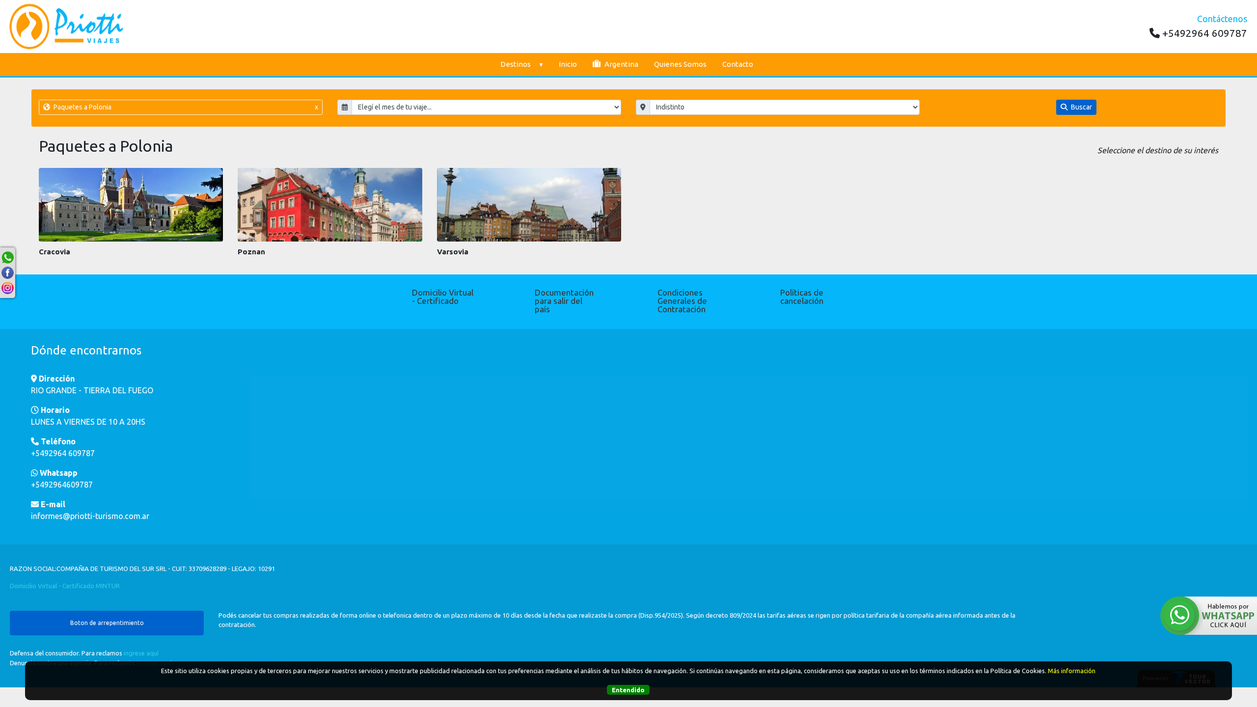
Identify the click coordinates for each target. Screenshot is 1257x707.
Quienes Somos (680, 64)
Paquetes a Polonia (185, 107)
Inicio (568, 64)
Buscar (1080, 107)
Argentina (620, 64)
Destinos (515, 64)
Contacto (737, 64)
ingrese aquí (141, 653)
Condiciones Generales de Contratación (682, 301)
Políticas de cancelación (801, 296)
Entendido (628, 689)
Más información (1071, 670)
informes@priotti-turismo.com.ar (90, 516)
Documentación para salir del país (564, 301)
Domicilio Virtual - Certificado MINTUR (65, 585)
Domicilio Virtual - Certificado (442, 296)
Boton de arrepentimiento (107, 623)
